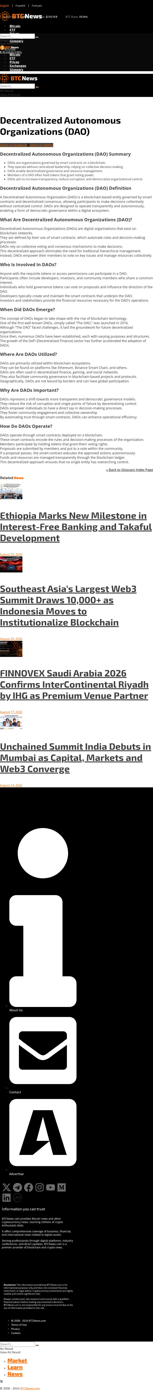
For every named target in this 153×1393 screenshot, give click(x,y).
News (15, 1373)
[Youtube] (50, 1187)
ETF (12, 30)
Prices (14, 33)
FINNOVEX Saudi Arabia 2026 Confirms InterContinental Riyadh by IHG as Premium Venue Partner (74, 684)
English (4, 5)
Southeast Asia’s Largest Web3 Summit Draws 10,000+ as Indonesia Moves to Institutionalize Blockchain (68, 605)
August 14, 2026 (11, 785)
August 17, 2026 (11, 712)
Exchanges (18, 65)
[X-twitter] (6, 1187)
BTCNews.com (30, 1388)
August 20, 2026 (11, 554)
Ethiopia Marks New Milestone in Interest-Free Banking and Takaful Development (76, 526)
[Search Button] (36, 37)
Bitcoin (15, 26)
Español (20, 5)
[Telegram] (17, 1187)
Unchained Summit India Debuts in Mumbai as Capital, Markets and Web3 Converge (75, 757)
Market (17, 1360)
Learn (15, 1367)
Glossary (16, 41)
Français (37, 5)
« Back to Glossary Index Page (129, 470)
